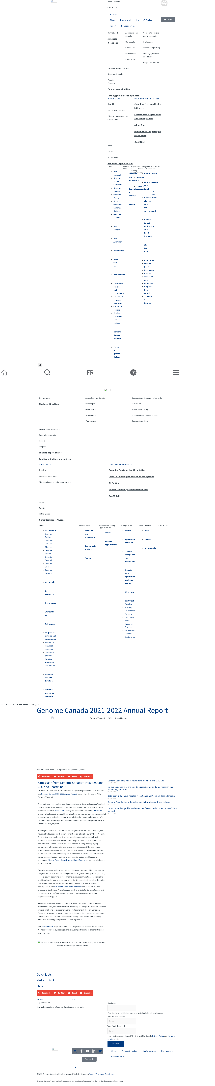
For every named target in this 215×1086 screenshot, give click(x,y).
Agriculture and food (116, 110)
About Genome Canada (95, 398)
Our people (130, 42)
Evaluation (148, 42)
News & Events (114, 1)
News (110, 145)
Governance (130, 47)
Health (111, 104)
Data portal (130, 630)
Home (2, 705)
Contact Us (112, 7)
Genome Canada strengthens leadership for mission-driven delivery (139, 802)
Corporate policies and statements (147, 398)
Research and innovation (118, 68)
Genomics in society (116, 74)
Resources (129, 624)
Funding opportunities (119, 89)
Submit (115, 1043)
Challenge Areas (142, 167)
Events (110, 151)
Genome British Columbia (49, 537)
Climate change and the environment (55, 482)
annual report (48, 926)
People (111, 80)
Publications (130, 59)
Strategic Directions (49, 403)
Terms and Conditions (104, 1074)
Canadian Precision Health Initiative (127, 470)
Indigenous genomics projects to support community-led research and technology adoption (140, 788)
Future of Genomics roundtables (68, 886)
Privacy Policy (158, 1036)
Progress (128, 627)
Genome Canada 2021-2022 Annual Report (59, 794)
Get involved (130, 637)
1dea (91, 1074)
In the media (113, 157)
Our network (113, 33)
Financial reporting (151, 47)
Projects (111, 83)
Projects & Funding (144, 20)
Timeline (128, 633)
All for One (139, 125)
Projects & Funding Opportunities (137, 169)
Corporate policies (151, 62)
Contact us (157, 167)
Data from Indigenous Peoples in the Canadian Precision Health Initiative (141, 795)
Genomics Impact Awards (120, 163)
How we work (125, 20)
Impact (113, 26)
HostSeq (128, 607)
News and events (128, 26)
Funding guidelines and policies (123, 95)
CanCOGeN (139, 142)
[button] (40, 365)
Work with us (130, 53)
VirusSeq (128, 604)
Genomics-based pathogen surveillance (128, 489)
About (112, 20)
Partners (128, 614)
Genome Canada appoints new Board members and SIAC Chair (136, 780)
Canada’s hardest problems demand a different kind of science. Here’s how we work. (142, 809)
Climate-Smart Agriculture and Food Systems (131, 476)
